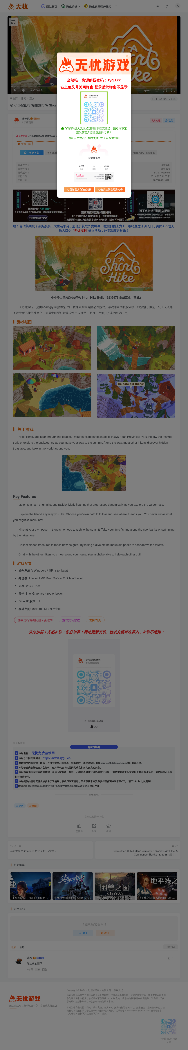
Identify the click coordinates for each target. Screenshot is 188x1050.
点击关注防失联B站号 (110, 189)
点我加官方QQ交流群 (79, 189)
